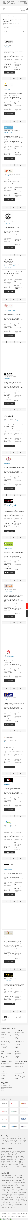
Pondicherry (4, 1163)
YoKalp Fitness (8, 591)
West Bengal (9, 1166)
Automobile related (5, 1032)
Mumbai (16, 1196)
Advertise (17, 1)
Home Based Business (6, 1061)
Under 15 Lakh (22, 1140)
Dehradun (9, 1184)
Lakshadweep (16, 1158)
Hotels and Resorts (19, 1063)
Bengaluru (4, 1179)
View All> (17, 1057)
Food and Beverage (20, 1072)
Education (17, 1044)
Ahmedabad (8, 1175)
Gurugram (21, 1185)
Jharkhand (20, 1156)
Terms (19, 1216)
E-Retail (2, 1077)
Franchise (5, 16)
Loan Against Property (25, 2)
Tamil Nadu (4, 1164)
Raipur (20, 1201)
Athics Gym (7, 89)
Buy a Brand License (4, 2)
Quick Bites (17, 1075)
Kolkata (7, 1192)
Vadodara (4, 1206)
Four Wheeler (4, 1034)
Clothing (17, 1054)
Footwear (17, 1056)
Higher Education (5, 1054)
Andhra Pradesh (5, 1151)
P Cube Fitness (8, 699)
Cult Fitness (7, 378)
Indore (3, 1189)
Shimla (8, 1202)
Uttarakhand (16, 1164)
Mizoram (3, 1161)
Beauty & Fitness (5, 1063)
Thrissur (15, 1204)
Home (7, 1215)
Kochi (2, 1192)
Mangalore (21, 1194)
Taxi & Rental (18, 1065)
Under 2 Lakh (13, 1138)
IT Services (3, 1047)
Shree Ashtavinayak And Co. (11, 421)
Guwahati (3, 1187)
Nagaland (9, 1161)
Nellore (21, 1197)
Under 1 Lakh (4, 1138)
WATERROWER (8, 869)
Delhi (14, 1161)
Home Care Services (6, 1065)
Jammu (24, 1189)
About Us (12, 1215)
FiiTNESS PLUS (8, 548)
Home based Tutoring (6, 1066)
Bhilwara (16, 1179)
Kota (12, 1192)
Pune (16, 1201)
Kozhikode (23, 1192)
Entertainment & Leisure (6, 1085)
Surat (17, 1202)
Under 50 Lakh (9, 1143)
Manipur (16, 1159)
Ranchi (3, 1202)
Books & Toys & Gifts (6, 1073)
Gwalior (9, 1187)
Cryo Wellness (8, 132)
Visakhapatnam (5, 1207)
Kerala (9, 1158)
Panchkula (11, 1199)
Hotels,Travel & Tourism (21, 1061)
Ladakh (10, 1168)
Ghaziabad (10, 1185)
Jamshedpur (4, 1191)
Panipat (17, 1199)
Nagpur (3, 1197)
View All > (3, 1037)
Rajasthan (16, 1163)
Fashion (17, 1051)
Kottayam (16, 1192)
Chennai (11, 1182)
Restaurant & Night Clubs (21, 1077)
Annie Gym (7, 784)
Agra (2, 1175)
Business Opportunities (13, 16)
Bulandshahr (18, 1180)
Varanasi (10, 1206)
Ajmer (14, 1175)
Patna (22, 1199)
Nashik (8, 1197)
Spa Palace (7, 463)
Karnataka (3, 1158)
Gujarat (8, 1154)
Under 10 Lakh (14, 1140)
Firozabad (4, 1185)
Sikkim (22, 1163)
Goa (4, 1154)
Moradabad (9, 1196)
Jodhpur (16, 1191)
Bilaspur (12, 1180)
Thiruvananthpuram (6, 1204)
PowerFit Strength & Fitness (11, 506)
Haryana (14, 1154)
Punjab (10, 1163)
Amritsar (3, 1177)
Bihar (2, 1153)
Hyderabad (19, 1187)
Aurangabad (10, 1177)
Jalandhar (18, 1189)
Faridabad (19, 1184)
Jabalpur (8, 1189)
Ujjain (24, 1204)
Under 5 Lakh (5, 1140)
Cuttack (3, 1184)
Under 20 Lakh (6, 1142)
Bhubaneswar (5, 1180)
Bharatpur (10, 1179)
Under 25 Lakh (15, 1142)
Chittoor (16, 1182)
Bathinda (21, 1177)
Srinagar (13, 1202)
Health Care (17, 1035)
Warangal (13, 1207)
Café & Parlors (18, 1073)
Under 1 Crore (17, 1143)
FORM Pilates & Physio (10, 310)
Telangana (16, 1166)
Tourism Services (19, 1066)
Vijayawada (21, 1206)
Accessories (18, 1053)
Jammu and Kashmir (11, 1156)
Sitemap (24, 1216)
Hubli (13, 1187)
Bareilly (16, 1177)
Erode (14, 1184)
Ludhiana (9, 1194)
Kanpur (21, 1191)
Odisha (19, 1161)
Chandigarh (8, 1153)
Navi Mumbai (14, 1197)
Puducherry (10, 1201)
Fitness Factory (8, 980)
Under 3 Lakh (21, 1138)
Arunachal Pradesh (15, 1151)
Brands (4, 1216)
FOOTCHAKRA (8, 176)
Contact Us (18, 1215)
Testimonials (14, 1216)
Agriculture (17, 1046)
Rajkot (24, 1201)
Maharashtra (9, 1159)
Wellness (17, 1037)
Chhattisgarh (15, 1153)
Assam (23, 1151)
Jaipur (13, 1189)
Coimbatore (22, 1182)
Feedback (24, 1215)
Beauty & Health (19, 1030)
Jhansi (11, 1191)
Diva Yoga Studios (9, 657)
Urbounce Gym (8, 827)
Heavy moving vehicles (6, 1035)
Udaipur (20, 1204)
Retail (2, 1072)
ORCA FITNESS (8, 223)
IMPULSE (6, 47)
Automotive (4, 1030)
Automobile (17, 1043)
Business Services (5, 1041)
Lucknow (3, 1194)
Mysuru (21, 1196)
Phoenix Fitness (8, 742)
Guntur (16, 1185)
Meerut (3, 1196)
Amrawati (19, 1175)
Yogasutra (6, 937)
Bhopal (21, 1179)
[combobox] (14, 27)
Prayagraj (3, 1201)
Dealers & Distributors (20, 1041)
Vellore (15, 1206)
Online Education (5, 1056)
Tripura (9, 1164)
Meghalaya (22, 1159)
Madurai (15, 1194)
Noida (6, 1199)
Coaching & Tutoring (6, 1053)
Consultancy (4, 1046)
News (8, 1216)
